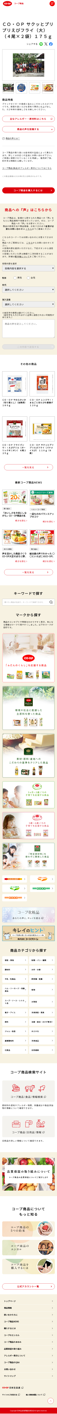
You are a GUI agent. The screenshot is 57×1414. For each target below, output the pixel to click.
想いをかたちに (11, 1314)
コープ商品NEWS (11, 1321)
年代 (4, 284)
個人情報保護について (34, 1394)
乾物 (33, 989)
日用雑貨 (35, 1050)
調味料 (7, 969)
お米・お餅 (36, 969)
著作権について (22, 256)
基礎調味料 (9, 1041)
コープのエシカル (11, 1335)
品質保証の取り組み (12, 1348)
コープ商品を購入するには (28, 190)
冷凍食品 (35, 1041)
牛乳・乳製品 (10, 979)
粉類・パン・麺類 (39, 960)
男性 (19, 277)
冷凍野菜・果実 (38, 1012)
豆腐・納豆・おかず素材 (41, 1022)
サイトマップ (10, 1376)
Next (55, 86)
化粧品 (7, 1050)
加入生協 (6, 299)
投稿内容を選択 (9, 263)
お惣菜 (34, 1001)
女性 (33, 277)
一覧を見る (28, 467)
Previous (1, 86)
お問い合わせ (10, 1369)
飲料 (6, 1022)
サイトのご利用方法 (9, 1394)
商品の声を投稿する (28, 129)
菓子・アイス (10, 1012)
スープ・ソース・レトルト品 (14, 1001)
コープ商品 (19, 3)
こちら (29, 229)
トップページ (10, 1301)
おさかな (35, 1031)
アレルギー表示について (14, 1355)
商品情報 (8, 1307)
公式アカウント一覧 (28, 1286)
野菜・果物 (9, 960)
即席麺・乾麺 (37, 979)
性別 (4, 278)
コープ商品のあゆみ (12, 1342)
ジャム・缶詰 (10, 1031)
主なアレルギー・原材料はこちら (28, 118)
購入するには (10, 1328)
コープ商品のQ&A (12, 1362)
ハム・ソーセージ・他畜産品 (15, 989)
